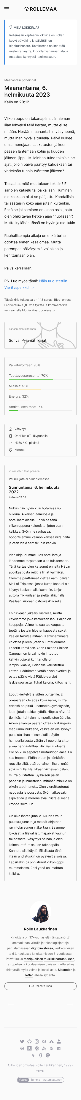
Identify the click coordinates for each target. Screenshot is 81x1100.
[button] (6, 8)
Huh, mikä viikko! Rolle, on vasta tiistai (68, 1004)
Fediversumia (13, 305)
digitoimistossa (42, 948)
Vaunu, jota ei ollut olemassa (29, 479)
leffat (29, 975)
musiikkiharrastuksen (59, 959)
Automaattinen (52, 1080)
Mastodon (65, 970)
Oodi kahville (12, 1004)
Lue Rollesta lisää (40, 986)
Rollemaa (43, 9)
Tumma (35, 1080)
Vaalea (23, 1080)
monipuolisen (33, 959)
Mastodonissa (41, 310)
